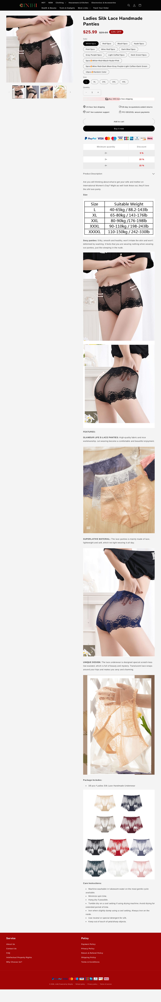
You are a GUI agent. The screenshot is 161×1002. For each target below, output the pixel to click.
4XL (124, 82)
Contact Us (11, 949)
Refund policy (80, 984)
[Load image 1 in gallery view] (18, 92)
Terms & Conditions (90, 962)
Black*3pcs (123, 44)
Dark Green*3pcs (139, 55)
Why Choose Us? (14, 962)
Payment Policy (88, 944)
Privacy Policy (87, 949)
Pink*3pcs (90, 49)
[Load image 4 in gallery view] (60, 92)
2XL (104, 82)
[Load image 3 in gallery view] (46, 92)
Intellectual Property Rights (19, 957)
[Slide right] (70, 92)
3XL (114, 82)
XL (94, 82)
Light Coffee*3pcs (116, 55)
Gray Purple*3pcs (94, 55)
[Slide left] (9, 92)
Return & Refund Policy (92, 953)
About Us (10, 944)
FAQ (8, 953)
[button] (60, 2)
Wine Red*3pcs (108, 49)
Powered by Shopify (66, 984)
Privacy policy (92, 984)
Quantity (86, 87)
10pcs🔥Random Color (96, 72)
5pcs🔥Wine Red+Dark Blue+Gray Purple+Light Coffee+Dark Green (116, 66)
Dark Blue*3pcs (128, 49)
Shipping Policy (88, 957)
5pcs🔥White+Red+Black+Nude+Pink (102, 61)
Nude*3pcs (139, 44)
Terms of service (106, 984)
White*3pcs (91, 44)
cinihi (57, 984)
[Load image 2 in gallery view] (32, 92)
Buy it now (119, 129)
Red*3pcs (107, 44)
